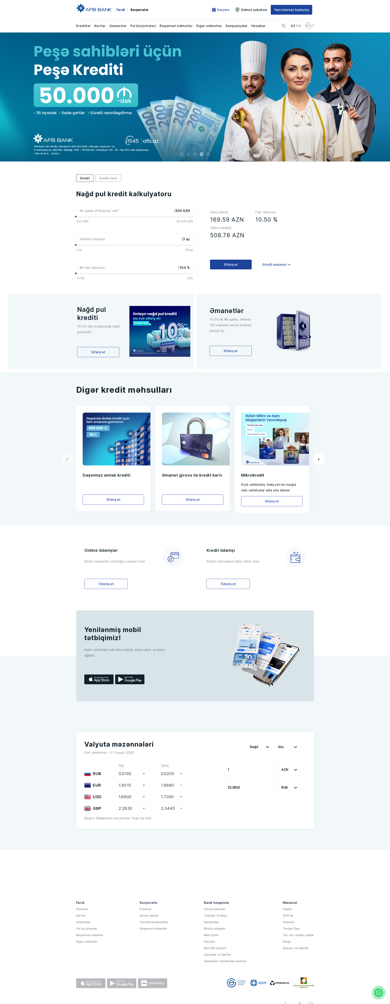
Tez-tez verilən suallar (298, 935)
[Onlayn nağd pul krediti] (195, 97)
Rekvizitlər (211, 935)
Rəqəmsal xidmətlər (176, 26)
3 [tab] (195, 154)
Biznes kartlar (149, 915)
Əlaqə (287, 941)
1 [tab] (182, 154)
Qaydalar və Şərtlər (217, 954)
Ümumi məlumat (214, 909)
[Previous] (67, 459)
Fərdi (121, 10)
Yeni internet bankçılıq (291, 10)
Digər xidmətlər (209, 26)
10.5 (183, 267)
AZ (293, 26)
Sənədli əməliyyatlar (154, 922)
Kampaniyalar (237, 26)
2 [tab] (188, 154)
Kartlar (100, 26)
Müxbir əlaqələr (214, 928)
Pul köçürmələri (143, 26)
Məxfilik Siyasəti (215, 948)
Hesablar (258, 26)
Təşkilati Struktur (216, 915)
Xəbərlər (289, 922)
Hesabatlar (211, 922)
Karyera (209, 941)
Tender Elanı (291, 928)
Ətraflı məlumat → (276, 264)
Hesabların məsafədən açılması (225, 961)
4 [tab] (201, 154)
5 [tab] (208, 154)
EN (298, 26)
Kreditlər (83, 26)
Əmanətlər (118, 26)
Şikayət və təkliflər (296, 948)
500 (179, 211)
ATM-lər (288, 915)
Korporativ (139, 10)
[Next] (318, 459)
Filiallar (287, 909)
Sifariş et (231, 264)
